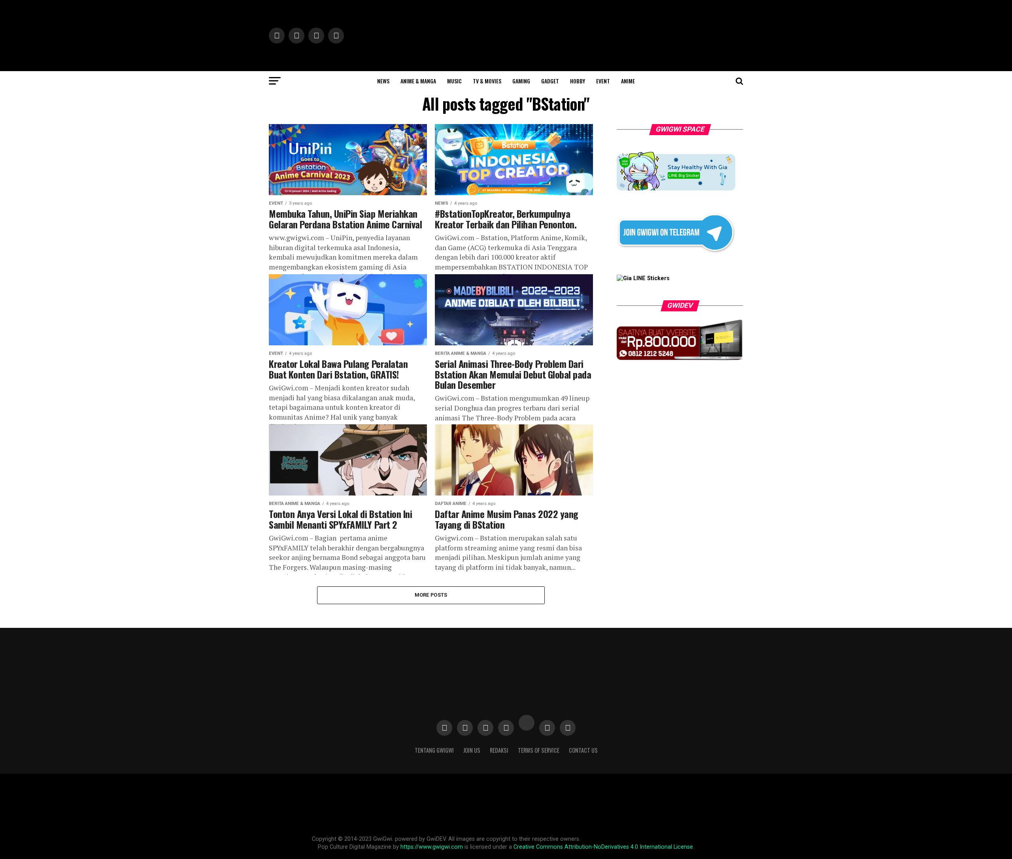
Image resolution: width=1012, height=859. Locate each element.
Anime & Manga (418, 81)
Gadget (550, 81)
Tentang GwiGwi (434, 750)
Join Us (471, 750)
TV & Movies (487, 81)
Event (603, 81)
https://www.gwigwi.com (431, 847)
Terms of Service (538, 750)
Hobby (577, 81)
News (383, 81)
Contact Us (583, 750)
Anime (628, 81)
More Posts (431, 595)
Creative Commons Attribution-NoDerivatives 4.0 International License (603, 847)
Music (454, 81)
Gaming (521, 81)
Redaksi (499, 750)
